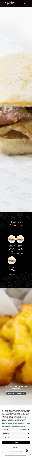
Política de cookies (10, 455)
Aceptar (16, 442)
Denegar (16, 447)
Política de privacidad (20, 455)
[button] (29, 407)
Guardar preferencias (16, 452)
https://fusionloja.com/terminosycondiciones (14, 426)
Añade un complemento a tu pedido (16, 387)
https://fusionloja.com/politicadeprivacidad (13, 423)
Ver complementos (16, 393)
